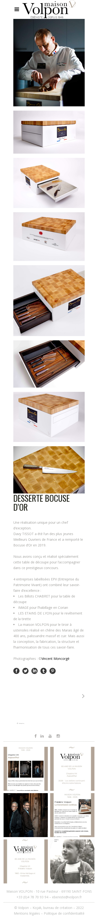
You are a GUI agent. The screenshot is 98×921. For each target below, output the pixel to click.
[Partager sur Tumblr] (43, 670)
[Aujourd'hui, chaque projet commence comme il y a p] (72, 769)
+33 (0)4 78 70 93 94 (32, 897)
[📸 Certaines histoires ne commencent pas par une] (26, 861)
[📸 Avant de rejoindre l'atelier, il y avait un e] (72, 861)
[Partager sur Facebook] (16, 670)
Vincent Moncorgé (55, 658)
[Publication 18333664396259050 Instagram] (72, 815)
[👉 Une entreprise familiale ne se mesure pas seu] (26, 769)
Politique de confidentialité (64, 913)
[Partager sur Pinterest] (52, 670)
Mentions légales (27, 913)
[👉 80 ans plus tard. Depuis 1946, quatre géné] (26, 815)
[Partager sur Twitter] (25, 670)
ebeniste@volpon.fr (67, 897)
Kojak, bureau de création (53, 907)
